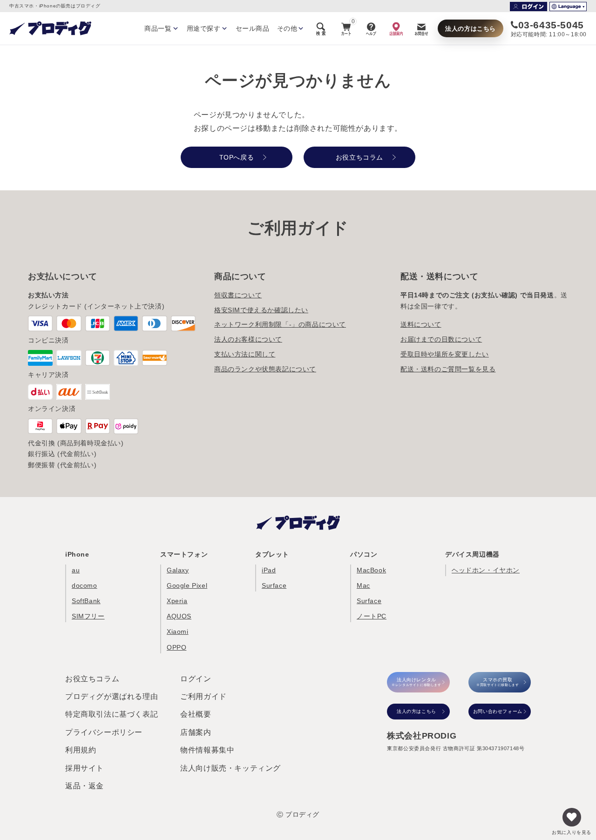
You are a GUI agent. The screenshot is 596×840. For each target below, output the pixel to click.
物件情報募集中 (207, 750)
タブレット (272, 554)
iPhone (77, 554)
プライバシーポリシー (103, 732)
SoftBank (86, 601)
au (76, 570)
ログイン (195, 679)
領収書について (238, 295)
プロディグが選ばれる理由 (111, 696)
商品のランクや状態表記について (265, 369)
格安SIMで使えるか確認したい (261, 310)
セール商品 (253, 28)
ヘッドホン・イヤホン (486, 570)
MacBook (371, 570)
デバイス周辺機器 (472, 554)
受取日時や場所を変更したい (444, 354)
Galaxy (178, 570)
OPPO (176, 647)
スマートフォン (184, 554)
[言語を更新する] (568, 6)
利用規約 (80, 750)
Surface (274, 585)
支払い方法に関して (244, 354)
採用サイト (84, 768)
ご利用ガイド (203, 696)
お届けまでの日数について (441, 339)
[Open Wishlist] (571, 817)
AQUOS (179, 616)
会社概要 (195, 714)
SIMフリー (88, 616)
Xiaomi (178, 631)
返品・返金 (84, 786)
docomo (84, 585)
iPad (269, 570)
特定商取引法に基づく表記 (111, 714)
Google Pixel (187, 585)
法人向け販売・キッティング (230, 768)
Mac (363, 585)
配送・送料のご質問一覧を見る (447, 369)
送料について (420, 324)
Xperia (177, 601)
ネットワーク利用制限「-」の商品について (280, 324)
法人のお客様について (248, 339)
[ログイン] (528, 6)
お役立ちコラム (92, 679)
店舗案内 (195, 732)
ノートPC (371, 616)
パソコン (363, 554)
